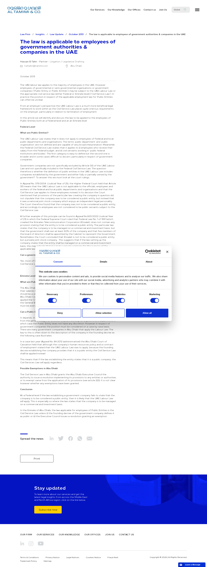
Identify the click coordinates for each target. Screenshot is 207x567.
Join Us (163, 9)
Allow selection (103, 313)
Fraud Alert (112, 557)
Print (37, 458)
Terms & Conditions (29, 557)
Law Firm (25, 34)
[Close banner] (167, 252)
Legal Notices (72, 557)
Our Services (97, 9)
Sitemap (47, 561)
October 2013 (76, 34)
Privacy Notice (53, 557)
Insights (40, 34)
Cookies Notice (93, 557)
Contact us (150, 9)
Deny (60, 313)
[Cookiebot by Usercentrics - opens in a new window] (147, 251)
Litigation (55, 61)
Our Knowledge (116, 9)
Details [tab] (103, 262)
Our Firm (26, 534)
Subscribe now (48, 509)
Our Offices (134, 9)
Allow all (147, 313)
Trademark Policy (28, 561)
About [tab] (149, 262)
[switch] (86, 300)
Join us (109, 534)
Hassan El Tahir (28, 61)
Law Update (56, 34)
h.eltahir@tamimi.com (36, 65)
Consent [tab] (58, 262)
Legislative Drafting (73, 61)
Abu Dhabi (76, 65)
